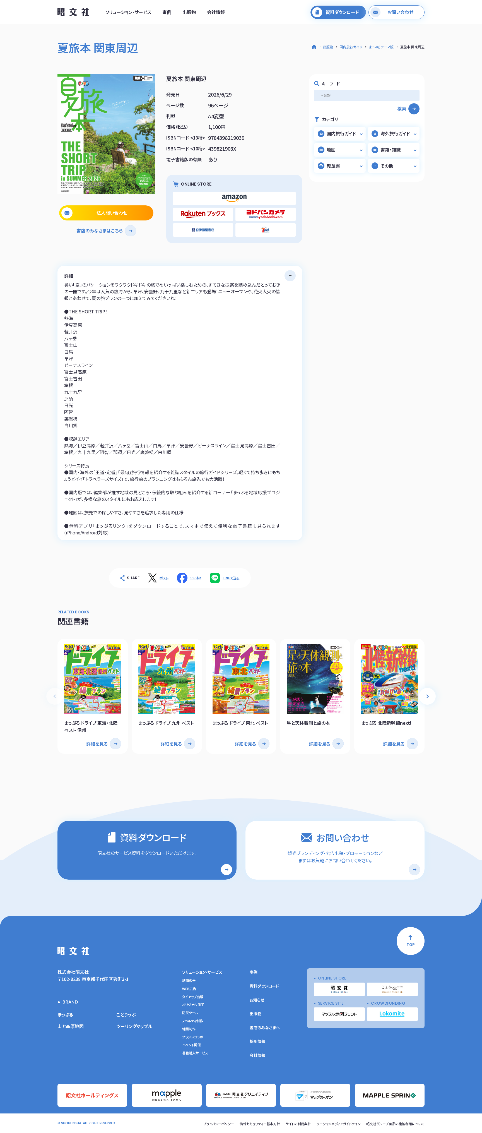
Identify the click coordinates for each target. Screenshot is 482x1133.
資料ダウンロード (264, 986)
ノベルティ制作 (192, 1021)
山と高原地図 (70, 1026)
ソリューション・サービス (128, 12)
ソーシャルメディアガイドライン (339, 1123)
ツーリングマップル (134, 1026)
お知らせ (257, 1000)
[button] (427, 696)
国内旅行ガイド (351, 46)
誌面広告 (189, 980)
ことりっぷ (126, 1014)
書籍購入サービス (195, 1053)
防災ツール (190, 1012)
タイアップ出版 (192, 997)
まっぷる (65, 1014)
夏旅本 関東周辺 (412, 46)
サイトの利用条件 (298, 1123)
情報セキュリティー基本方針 (260, 1123)
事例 (166, 12)
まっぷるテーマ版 (381, 46)
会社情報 (216, 12)
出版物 (189, 12)
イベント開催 (191, 1045)
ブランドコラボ (192, 1037)
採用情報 (257, 1041)
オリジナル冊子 (193, 1004)
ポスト (164, 578)
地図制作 (189, 1029)
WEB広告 (189, 988)
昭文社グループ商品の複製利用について (395, 1123)
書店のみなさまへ (265, 1027)
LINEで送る (231, 578)
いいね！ (195, 578)
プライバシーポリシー (218, 1123)
